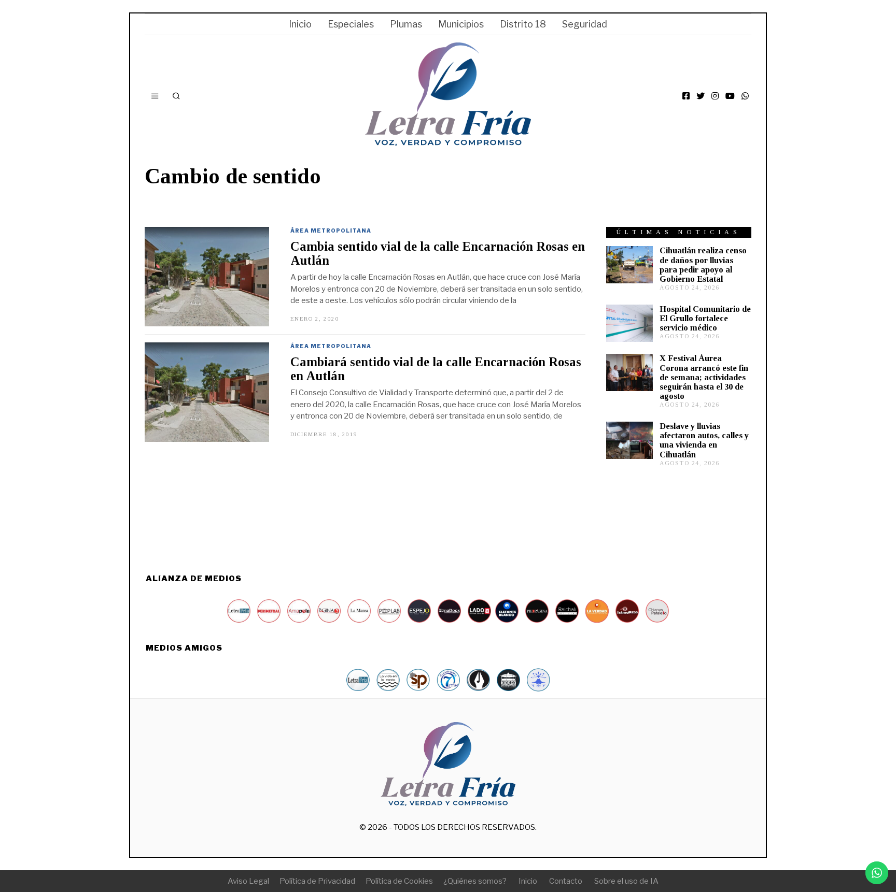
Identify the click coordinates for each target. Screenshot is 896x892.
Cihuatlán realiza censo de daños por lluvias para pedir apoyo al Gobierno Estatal (703, 264)
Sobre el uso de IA (626, 881)
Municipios (461, 24)
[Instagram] (715, 96)
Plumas (406, 24)
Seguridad (584, 24)
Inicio (300, 24)
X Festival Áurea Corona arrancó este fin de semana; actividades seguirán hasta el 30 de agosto (704, 377)
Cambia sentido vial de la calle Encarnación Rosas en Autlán (437, 253)
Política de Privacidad (317, 881)
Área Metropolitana (330, 230)
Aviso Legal (248, 881)
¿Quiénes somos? (475, 881)
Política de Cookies (399, 881)
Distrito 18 (523, 24)
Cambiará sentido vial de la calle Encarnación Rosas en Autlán (435, 369)
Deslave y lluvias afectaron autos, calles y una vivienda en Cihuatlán (704, 440)
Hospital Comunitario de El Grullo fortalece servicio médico (705, 318)
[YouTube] (730, 96)
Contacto (565, 881)
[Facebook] (686, 96)
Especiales (351, 24)
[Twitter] (700, 96)
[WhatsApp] (745, 96)
